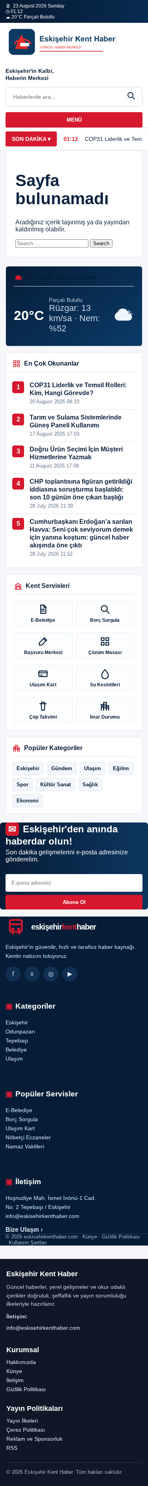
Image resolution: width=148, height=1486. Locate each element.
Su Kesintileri (105, 685)
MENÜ (74, 120)
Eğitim (121, 768)
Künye (14, 1371)
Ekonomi (28, 801)
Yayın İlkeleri (22, 1421)
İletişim (15, 1380)
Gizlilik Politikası (26, 1389)
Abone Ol (74, 902)
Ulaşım (92, 768)
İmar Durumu (105, 717)
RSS (11, 1448)
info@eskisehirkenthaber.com (43, 1328)
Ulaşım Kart (43, 685)
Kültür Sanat (55, 784)
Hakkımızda (21, 1362)
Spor (22, 784)
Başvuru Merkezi (43, 652)
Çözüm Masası (105, 652)
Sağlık (90, 784)
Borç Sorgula (105, 620)
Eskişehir (28, 768)
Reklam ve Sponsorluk (34, 1439)
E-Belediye (43, 620)
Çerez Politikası (25, 1430)
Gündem (61, 768)
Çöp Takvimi (43, 717)
